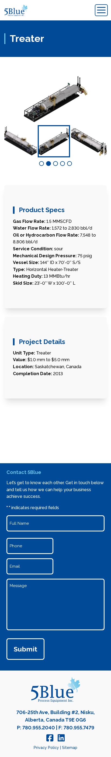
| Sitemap (68, 747)
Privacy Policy (46, 747)
